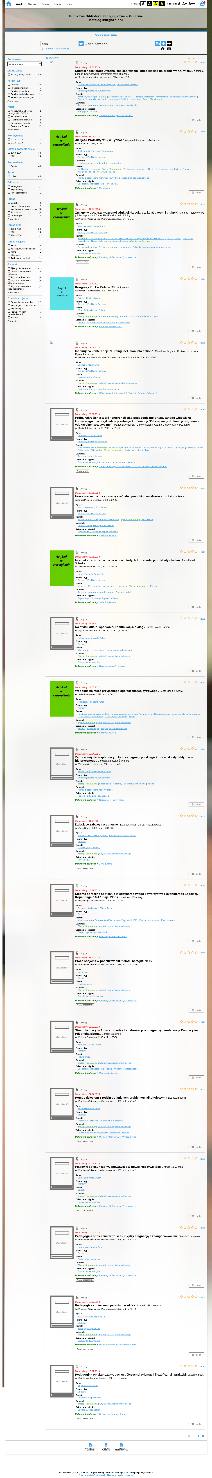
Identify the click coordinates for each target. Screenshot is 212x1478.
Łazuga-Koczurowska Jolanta (96, 84)
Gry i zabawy (93, 847)
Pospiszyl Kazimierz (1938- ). (95, 908)
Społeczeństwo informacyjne (186, 714)
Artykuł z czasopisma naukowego (115, 247)
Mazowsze (147, 519)
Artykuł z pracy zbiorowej (90, 456)
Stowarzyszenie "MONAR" (121, 96)
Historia (45, 4)
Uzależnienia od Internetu (114, 586)
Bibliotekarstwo (85, 377)
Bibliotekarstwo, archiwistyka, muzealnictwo (108, 322)
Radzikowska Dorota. (122, 835)
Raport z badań (123, 592)
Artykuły (82, 90)
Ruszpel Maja (127, 84)
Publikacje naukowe (97, 232)
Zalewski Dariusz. (89, 1044)
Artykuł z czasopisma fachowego (94, 178)
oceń (203, 62)
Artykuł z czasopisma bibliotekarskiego (139, 316)
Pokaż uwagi (82, 262)
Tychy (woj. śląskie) (106, 172)
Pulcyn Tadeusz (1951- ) (92, 507)
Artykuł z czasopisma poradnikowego (96, 525)
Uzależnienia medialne (116, 716)
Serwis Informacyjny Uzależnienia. (116, 115)
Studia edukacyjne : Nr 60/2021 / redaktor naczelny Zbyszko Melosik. (133, 466)
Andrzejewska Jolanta (91, 226)
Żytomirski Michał (89, 298)
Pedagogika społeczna (89, 1259)
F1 (184, 3)
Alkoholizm (175, 169)
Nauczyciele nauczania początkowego (110, 241)
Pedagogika (83, 450)
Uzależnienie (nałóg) (118, 99)
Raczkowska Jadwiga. (91, 1316)
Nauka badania (127, 462)
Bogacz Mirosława (89, 365)
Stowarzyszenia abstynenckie (92, 519)
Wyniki (19, 4)
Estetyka (180, 447)
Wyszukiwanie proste (50, 48)
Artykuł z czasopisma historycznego (95, 790)
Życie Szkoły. (105, 863)
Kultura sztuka (109, 462)
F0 (179, 3)
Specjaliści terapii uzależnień (92, 99)
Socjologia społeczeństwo (91, 183)
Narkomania (162, 96)
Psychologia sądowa (149, 920)
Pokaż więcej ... (14, 101)
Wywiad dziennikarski (126, 105)
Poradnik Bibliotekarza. (110, 326)
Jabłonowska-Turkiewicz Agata (95, 151)
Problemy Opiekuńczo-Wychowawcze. (118, 257)
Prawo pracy (84, 1057)
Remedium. (105, 188)
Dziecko (82, 847)
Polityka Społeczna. (108, 1073)
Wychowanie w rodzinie (111, 1120)
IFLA (80, 310)
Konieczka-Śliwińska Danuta (94, 771)
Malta (97, 377)
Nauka (200, 447)
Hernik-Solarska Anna (91, 574)
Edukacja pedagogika (89, 253)
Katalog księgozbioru (106, 35)
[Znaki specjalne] (169, 49)
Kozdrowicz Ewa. (89, 1108)
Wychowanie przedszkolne (91, 650)
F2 (191, 3)
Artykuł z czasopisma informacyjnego (96, 105)
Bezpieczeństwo (162, 714)
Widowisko (96, 450)
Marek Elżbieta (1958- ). (92, 835)
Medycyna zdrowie (87, 111)
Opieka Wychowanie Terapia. (113, 1414)
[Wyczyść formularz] (162, 49)
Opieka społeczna (86, 984)
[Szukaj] (169, 43)
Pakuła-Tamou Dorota (91, 638)
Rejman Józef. (88, 1385)
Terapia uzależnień (145, 96)
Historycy (117, 783)
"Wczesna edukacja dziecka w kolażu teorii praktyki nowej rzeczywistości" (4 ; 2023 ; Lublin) (129, 238)
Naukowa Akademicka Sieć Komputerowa (131, 714)
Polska (102, 310)
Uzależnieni (135, 99)
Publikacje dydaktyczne (98, 777)
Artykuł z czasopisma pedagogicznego (130, 178)
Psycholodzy (115, 163)
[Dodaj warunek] (163, 43)
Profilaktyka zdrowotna (89, 169)
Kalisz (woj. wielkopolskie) (137, 450)
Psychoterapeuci (86, 163)
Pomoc (57, 4)
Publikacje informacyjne (99, 90)
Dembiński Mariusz (90, 435)
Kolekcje (65, 48)
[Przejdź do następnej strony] (198, 58)
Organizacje (105, 783)
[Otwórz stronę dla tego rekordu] (62, 64)
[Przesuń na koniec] (203, 58)
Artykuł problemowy (87, 247)
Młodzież (82, 586)
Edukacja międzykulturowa (119, 650)
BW (149, 3)
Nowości (32, 4)
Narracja (190, 447)
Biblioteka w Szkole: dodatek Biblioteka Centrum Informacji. (128, 393)
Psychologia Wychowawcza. (113, 936)
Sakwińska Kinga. (89, 1177)
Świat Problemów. (108, 535)
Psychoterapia (168, 920)
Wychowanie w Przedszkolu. (113, 666)
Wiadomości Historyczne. (111, 800)
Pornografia (94, 586)
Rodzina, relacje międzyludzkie (93, 1132)
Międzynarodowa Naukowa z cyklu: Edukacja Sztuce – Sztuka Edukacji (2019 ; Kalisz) (126, 447)
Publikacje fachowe (96, 157)
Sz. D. (83, 972)
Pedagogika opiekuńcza (89, 1397)
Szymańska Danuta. (90, 1247)
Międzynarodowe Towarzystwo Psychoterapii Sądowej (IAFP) (108, 920)
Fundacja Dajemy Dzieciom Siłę (93, 714)
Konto (69, 4)
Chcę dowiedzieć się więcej (92, 1475)
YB (155, 3)
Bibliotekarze (90, 310)
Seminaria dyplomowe (135, 783)
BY (162, 3)
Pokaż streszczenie (85, 868)
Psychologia (112, 183)
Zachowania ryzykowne (134, 169)
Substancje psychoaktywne (183, 96)
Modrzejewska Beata (91, 702)
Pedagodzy (101, 163)
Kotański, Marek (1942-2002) (92, 96)
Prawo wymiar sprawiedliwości (93, 932)
